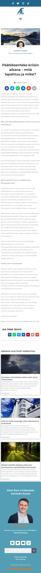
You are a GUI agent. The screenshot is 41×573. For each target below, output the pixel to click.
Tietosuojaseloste (20, 557)
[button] (20, 18)
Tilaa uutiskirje (21, 559)
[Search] (33, 550)
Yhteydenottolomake (20, 532)
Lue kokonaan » (5, 393)
